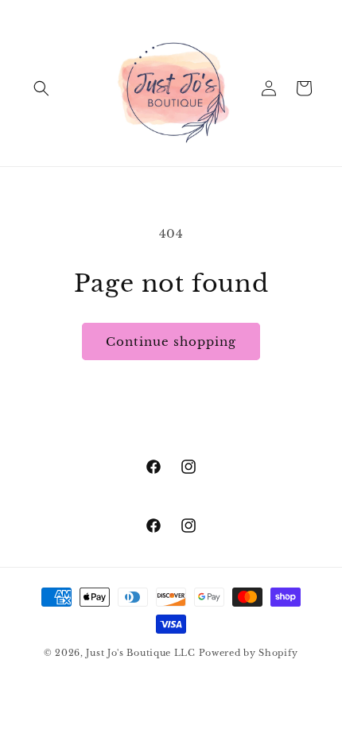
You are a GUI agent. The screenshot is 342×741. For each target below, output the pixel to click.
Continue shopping (171, 341)
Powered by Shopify (249, 652)
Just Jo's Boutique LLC (140, 652)
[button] (41, 88)
